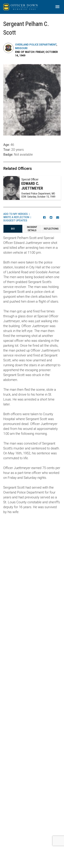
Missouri (21, 48)
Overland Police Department (35, 44)
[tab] (12, 229)
